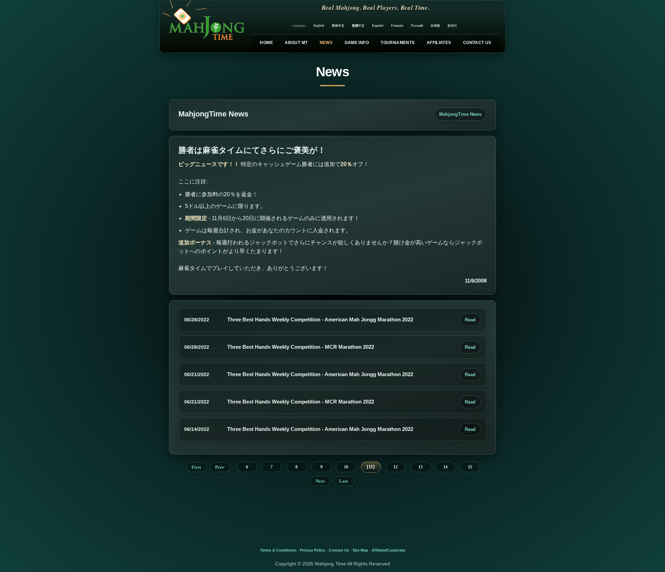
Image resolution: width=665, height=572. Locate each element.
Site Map (360, 550)
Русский (417, 25)
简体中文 (338, 25)
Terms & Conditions (278, 550)
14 (445, 467)
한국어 (452, 25)
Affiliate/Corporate (388, 550)
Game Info (357, 42)
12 (395, 467)
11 (371, 466)
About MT (296, 42)
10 (346, 467)
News (326, 42)
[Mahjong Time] (203, 26)
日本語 (435, 25)
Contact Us (477, 42)
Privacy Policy (312, 550)
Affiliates (439, 42)
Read (470, 319)
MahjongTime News (460, 114)
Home (266, 42)
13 (420, 467)
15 (470, 467)
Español (377, 25)
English (318, 25)
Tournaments (398, 42)
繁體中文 (358, 25)
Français (397, 25)
